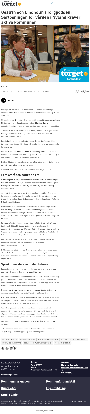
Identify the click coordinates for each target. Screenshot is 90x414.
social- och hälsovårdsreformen (38, 343)
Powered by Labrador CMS (45, 411)
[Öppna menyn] (86, 4)
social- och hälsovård (11, 343)
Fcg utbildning (56, 388)
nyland (64, 339)
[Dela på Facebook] (76, 91)
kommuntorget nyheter (48, 339)
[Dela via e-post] (87, 91)
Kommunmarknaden (15, 381)
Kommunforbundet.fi (60, 381)
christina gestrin (9, 339)
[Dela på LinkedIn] (83, 91)
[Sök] (52, 4)
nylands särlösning (78, 339)
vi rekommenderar (62, 343)
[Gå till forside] (11, 4)
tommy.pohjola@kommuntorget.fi (44, 370)
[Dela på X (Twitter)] (80, 91)
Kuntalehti (8, 388)
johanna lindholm (27, 339)
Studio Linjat (10, 395)
